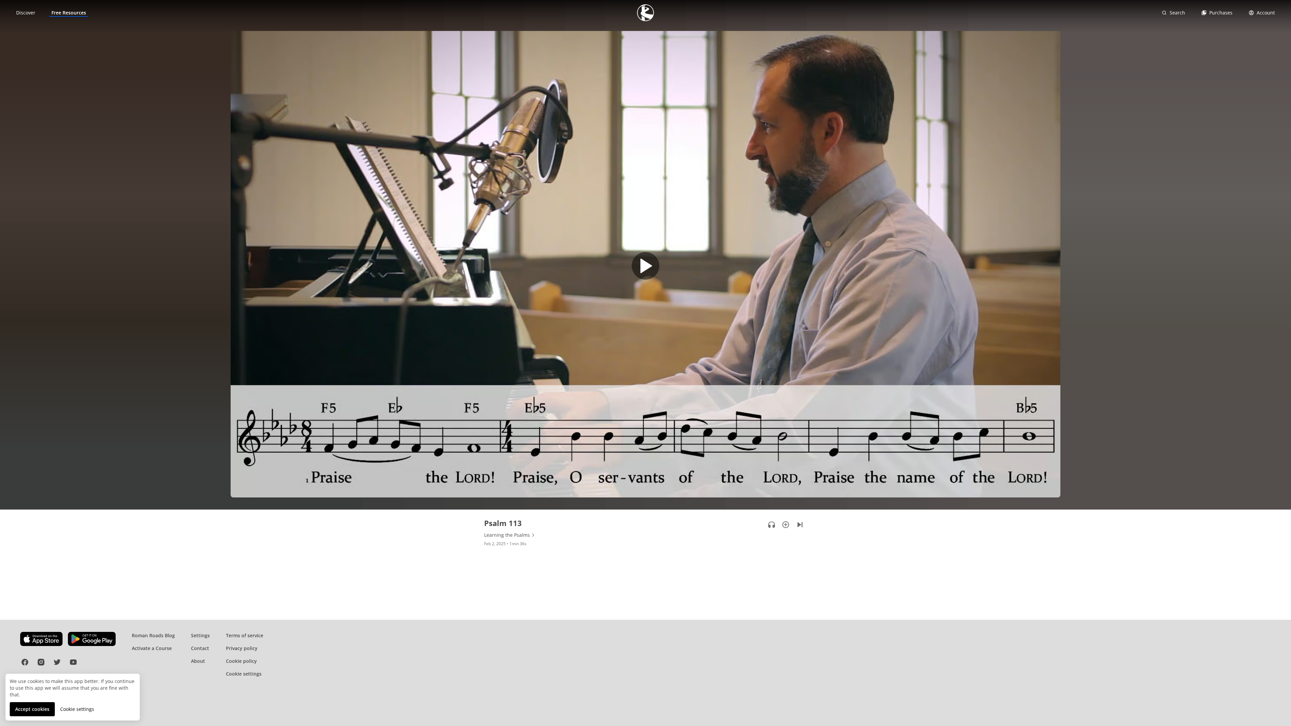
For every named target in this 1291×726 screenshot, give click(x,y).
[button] (645, 268)
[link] (25, 13)
